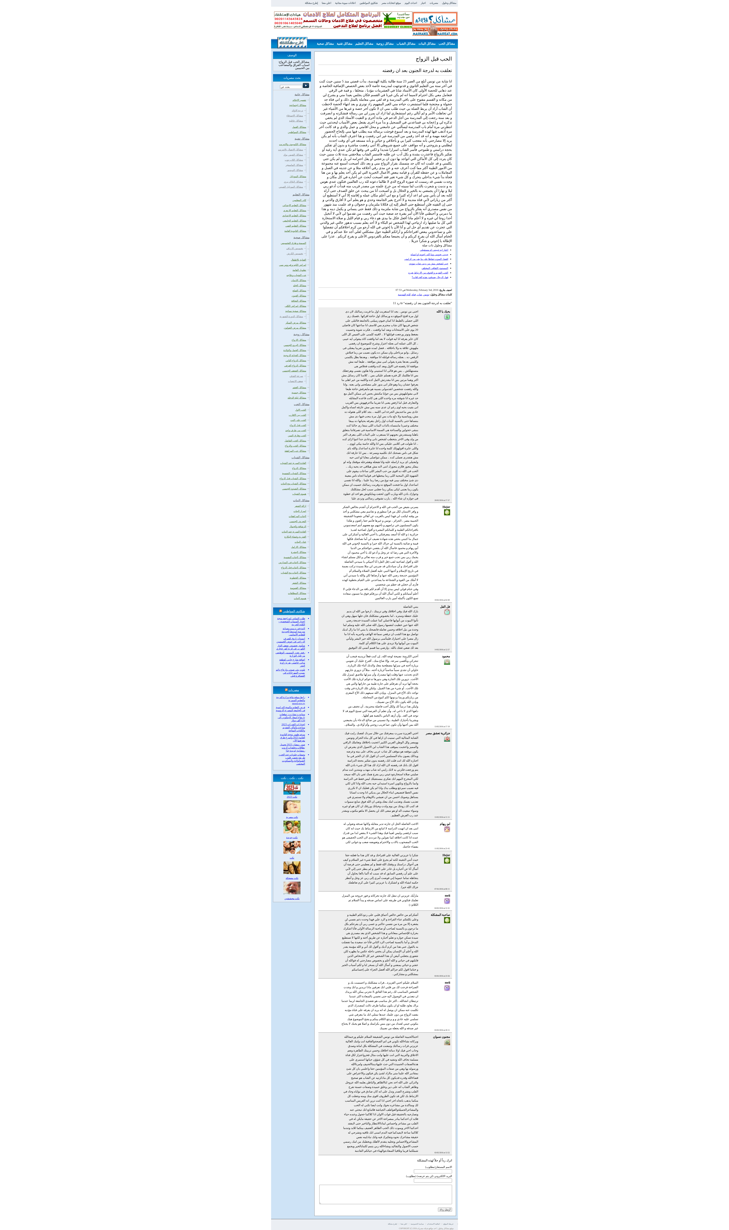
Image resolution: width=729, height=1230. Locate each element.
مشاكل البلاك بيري (293, 181)
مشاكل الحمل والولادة (294, 350)
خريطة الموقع (448, 1224)
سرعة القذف (296, 376)
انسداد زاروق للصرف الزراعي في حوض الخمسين (290, 640)
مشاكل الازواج (299, 340)
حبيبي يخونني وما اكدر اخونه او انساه (429, 254)
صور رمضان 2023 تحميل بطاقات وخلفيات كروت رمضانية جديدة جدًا (292, 747)
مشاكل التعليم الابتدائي (294, 205)
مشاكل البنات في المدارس (292, 562)
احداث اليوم (411, 3)
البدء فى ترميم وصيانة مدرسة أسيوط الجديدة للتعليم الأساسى (293, 631)
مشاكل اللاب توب (294, 159)
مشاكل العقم (299, 387)
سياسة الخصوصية (417, 1224)
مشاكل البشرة (298, 552)
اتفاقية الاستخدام (433, 1224)
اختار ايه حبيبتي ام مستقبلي (434, 249)
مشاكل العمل (299, 127)
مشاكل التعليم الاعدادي (294, 215)
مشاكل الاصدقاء (294, 115)
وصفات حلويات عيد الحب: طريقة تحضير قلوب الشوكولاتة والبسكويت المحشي (292, 759)
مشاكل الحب (447, 43)
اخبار (423, 3)
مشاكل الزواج (299, 468)
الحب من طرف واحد (295, 430)
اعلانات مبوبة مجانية (345, 3)
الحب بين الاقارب (297, 415)
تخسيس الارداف (294, 248)
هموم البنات (300, 598)
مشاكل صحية (325, 43)
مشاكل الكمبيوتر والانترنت (292, 144)
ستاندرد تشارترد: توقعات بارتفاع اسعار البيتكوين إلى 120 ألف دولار (291, 717)
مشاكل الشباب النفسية (294, 473)
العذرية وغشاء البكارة (295, 536)
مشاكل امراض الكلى (295, 306)
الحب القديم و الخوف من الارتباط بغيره (428, 272)
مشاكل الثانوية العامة (295, 230)
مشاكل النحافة (298, 300)
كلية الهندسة (404, 294)
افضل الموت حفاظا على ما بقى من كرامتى (426, 259)
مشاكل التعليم (364, 43)
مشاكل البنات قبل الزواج (293, 567)
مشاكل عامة (447, 53)
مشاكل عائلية (296, 120)
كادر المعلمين (299, 200)
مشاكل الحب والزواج (295, 445)
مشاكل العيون (299, 295)
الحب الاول (300, 409)
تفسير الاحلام (299, 100)
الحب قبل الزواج (298, 425)
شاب (419, 294)
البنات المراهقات (297, 516)
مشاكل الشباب (406, 43)
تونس (426, 294)
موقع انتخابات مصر (391, 3)
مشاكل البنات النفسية (295, 557)
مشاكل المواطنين (297, 132)
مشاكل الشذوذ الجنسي (294, 488)
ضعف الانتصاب (295, 381)
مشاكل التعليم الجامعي (294, 220)
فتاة (414, 294)
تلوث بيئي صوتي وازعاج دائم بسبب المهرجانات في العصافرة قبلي (290, 672)
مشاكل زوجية (385, 43)
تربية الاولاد (297, 110)
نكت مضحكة (292, 878)
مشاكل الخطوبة (298, 577)
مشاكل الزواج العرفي (295, 365)
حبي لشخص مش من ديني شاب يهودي (428, 263)
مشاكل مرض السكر (296, 322)
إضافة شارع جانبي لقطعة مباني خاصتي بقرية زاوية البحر (292, 662)
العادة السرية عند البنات (294, 531)
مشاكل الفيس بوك (293, 154)
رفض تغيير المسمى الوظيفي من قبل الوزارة (290, 654)
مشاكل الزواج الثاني (296, 360)
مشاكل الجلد (299, 285)
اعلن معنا (326, 3)
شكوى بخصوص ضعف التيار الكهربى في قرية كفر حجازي (290, 647)
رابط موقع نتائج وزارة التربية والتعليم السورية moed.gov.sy (290, 700)
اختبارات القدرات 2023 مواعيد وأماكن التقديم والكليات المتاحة (293, 727)
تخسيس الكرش (295, 253)
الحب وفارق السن (297, 435)
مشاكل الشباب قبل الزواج (292, 478)
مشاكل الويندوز (295, 170)
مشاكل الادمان (298, 280)
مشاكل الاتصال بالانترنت (290, 149)
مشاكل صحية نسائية (295, 311)
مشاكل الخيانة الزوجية (294, 355)
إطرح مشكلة (311, 3)
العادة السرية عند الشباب (293, 463)
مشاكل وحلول (449, 3)
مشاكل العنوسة (298, 588)
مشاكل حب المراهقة (295, 450)
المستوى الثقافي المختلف (435, 268)
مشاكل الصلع (299, 290)
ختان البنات (300, 541)
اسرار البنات (299, 511)
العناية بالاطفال (298, 259)
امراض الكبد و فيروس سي (292, 264)
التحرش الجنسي (297, 521)
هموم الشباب (299, 493)
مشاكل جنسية (299, 392)
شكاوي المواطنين (369, 3)
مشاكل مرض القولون (295, 327)
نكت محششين (292, 898)
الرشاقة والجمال (297, 526)
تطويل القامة (299, 270)
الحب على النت (298, 420)
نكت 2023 (292, 796)
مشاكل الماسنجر (294, 165)
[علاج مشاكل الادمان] (343, 27)
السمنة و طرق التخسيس (293, 243)
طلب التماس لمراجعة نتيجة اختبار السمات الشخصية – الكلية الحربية (291, 621)
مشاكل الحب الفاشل (295, 440)
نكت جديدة (292, 837)
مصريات (434, 3)
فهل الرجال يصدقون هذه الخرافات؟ (430, 277)
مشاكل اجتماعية (297, 105)
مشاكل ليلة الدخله (297, 397)
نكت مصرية (292, 817)
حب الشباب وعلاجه (296, 275)
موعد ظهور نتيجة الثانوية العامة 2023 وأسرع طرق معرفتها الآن (292, 737)
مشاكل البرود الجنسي (295, 345)
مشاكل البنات (427, 43)
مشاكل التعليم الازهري (294, 210)
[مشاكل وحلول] (435, 35)
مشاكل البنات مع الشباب (293, 572)
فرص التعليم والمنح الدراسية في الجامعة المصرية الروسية (290, 709)
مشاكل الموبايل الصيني (291, 186)
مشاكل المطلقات (297, 593)
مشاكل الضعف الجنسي (294, 370)
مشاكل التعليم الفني (295, 225)
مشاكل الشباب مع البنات (293, 483)
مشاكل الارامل (298, 547)
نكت (292, 857)
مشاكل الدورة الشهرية (291, 316)
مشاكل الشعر (299, 582)
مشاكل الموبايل (298, 176)
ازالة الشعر (300, 506)
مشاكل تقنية (345, 43)
